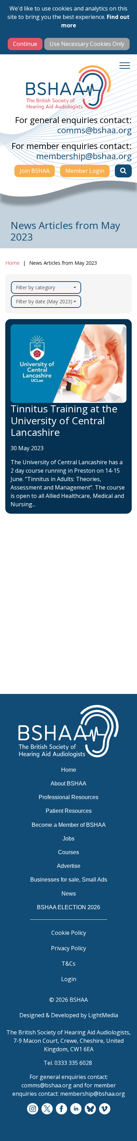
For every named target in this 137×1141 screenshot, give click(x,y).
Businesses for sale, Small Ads (53, 680)
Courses (22, 652)
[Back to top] (123, 1127)
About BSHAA (30, 584)
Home (12, 262)
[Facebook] (61, 1109)
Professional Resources (43, 598)
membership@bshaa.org (84, 156)
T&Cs (68, 963)
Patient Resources (36, 611)
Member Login (84, 171)
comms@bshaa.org (94, 130)
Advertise (24, 666)
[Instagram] (32, 1109)
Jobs (16, 639)
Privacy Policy (68, 948)
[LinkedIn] (75, 1109)
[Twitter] (47, 1109)
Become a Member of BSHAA (52, 625)
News (18, 693)
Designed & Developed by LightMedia (68, 1015)
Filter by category (35, 287)
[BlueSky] (90, 1109)
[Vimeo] (104, 1109)
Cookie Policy (68, 933)
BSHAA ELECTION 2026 (43, 707)
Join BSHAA (35, 171)
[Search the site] (123, 170)
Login (68, 979)
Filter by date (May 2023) (44, 301)
